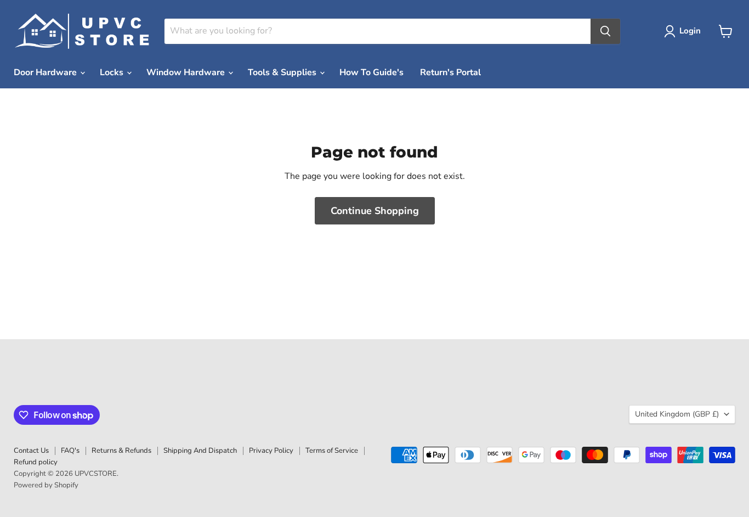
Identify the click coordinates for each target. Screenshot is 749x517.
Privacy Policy (271, 451)
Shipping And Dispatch (200, 451)
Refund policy (36, 462)
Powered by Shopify (46, 485)
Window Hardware (186, 72)
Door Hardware (46, 72)
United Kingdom (677, 414)
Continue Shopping (375, 210)
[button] (684, 31)
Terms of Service (331, 451)
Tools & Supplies (283, 72)
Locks (113, 72)
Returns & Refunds (121, 451)
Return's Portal (450, 72)
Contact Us (31, 451)
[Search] (605, 31)
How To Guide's (371, 72)
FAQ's (70, 451)
